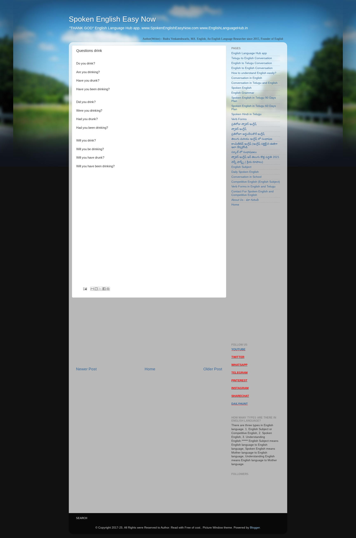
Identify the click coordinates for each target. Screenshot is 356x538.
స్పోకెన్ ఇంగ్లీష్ (238, 129)
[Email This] (92, 289)
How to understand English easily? (253, 73)
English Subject (241, 166)
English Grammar (242, 92)
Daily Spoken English (245, 171)
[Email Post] (85, 288)
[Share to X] (100, 289)
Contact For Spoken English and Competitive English (252, 193)
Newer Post (86, 369)
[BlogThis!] (96, 289)
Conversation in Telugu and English (254, 82)
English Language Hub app (249, 53)
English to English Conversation (252, 68)
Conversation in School (246, 176)
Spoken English (241, 87)
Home (150, 369)
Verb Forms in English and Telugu (253, 186)
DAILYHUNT (239, 403)
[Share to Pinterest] (108, 289)
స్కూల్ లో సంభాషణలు (244, 152)
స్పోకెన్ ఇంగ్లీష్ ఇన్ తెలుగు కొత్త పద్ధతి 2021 (255, 157)
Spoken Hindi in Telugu (246, 114)
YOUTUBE (238, 349)
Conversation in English (246, 78)
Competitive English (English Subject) (255, 181)
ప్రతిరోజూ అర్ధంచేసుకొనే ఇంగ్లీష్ (248, 134)
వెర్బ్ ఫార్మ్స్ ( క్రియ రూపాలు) (247, 162)
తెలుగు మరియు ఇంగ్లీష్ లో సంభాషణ (251, 138)
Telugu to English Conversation (251, 58)
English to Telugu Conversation (251, 63)
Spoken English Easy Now (112, 19)
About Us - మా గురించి (245, 199)
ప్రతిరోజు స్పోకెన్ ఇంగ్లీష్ (243, 124)
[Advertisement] (149, 332)
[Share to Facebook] (104, 289)
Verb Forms (239, 119)
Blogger (255, 527)
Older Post (212, 369)
